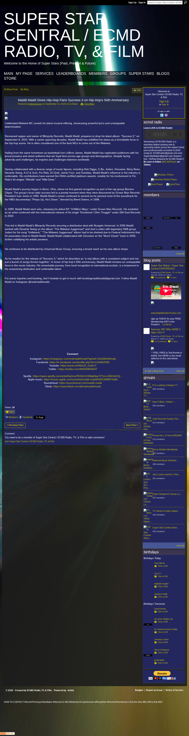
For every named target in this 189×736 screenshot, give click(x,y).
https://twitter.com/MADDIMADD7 (78, 369)
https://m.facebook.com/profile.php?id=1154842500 (79, 362)
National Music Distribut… (165, 460)
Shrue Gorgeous (161, 650)
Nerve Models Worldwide (165, 449)
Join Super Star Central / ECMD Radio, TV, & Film (29, 441)
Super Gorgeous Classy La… (167, 494)
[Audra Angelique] (166, 224)
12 (160, 341)
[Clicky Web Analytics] (7, 733)
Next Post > (132, 425)
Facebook (27, 417)
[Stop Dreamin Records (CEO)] (157, 234)
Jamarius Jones (161, 639)
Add (138, 90)
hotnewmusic (35, 104)
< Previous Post (15, 425)
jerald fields (159, 660)
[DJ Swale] (166, 234)
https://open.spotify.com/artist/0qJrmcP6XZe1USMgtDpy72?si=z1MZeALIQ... (77, 376)
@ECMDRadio (169, 161)
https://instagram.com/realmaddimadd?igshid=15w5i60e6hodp (79, 358)
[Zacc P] (148, 579)
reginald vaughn (161, 584)
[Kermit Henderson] (157, 204)
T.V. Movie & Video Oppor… (166, 511)
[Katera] (166, 204)
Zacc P (157, 573)
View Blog (89, 104)
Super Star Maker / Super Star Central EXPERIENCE (167, 267)
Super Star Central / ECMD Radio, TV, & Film (74, 35)
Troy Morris (159, 563)
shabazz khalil (160, 594)
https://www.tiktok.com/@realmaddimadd (77, 386)
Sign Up (132, 2)
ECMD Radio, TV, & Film (170, 272)
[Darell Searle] (148, 614)
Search (185, 2)
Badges (139, 690)
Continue (167, 324)
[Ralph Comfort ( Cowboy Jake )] (176, 224)
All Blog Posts (11, 89)
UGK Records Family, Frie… (166, 419)
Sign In (141, 2)
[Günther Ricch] (176, 234)
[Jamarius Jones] (148, 645)
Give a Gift (163, 566)
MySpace (13, 417)
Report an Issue (154, 690)
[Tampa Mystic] (157, 224)
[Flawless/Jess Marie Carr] (148, 244)
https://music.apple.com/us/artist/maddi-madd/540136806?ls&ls (81, 379)
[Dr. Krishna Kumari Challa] (148, 635)
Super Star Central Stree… (165, 527)
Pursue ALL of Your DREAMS (167, 435)
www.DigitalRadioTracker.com (166, 313)
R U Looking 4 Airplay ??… (166, 385)
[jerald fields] (148, 666)
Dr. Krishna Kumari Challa (165, 629)
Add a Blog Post (155, 371)
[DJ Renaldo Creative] (157, 214)
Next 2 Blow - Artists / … (164, 402)
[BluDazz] (148, 204)
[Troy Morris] (148, 569)
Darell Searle (160, 609)
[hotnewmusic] (10, 108)
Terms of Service (174, 690)
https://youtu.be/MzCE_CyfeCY (78, 365)
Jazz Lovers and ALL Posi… (166, 474)
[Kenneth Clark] (148, 234)
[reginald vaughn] (148, 589)
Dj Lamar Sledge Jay (163, 619)
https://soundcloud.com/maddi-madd (80, 382)
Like (11, 412)
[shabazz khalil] (148, 600)
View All (180, 253)
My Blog (24, 89)
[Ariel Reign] (176, 204)
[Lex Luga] (166, 244)
